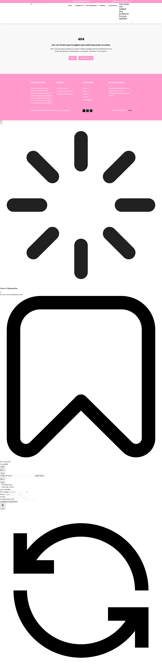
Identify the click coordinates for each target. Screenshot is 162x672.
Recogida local (7, 485)
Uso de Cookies (61, 88)
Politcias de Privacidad (64, 94)
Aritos (85, 88)
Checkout (8, 467)
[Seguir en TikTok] (38, 1)
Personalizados (91, 5)
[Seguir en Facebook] (31, 1)
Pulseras (85, 97)
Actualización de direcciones (9, 502)
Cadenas (86, 94)
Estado (2, 494)
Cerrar (2, 466)
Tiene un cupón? (5, 459)
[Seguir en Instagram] (35, 1)
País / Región (4, 492)
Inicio (70, 5)
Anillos (85, 91)
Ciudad (2, 497)
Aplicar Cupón (40, 476)
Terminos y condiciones (64, 91)
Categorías (79, 5)
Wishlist (102, 5)
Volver (2, 473)
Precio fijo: (7, 487)
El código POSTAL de (7, 499)
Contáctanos (112, 5)
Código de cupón (6, 476)
